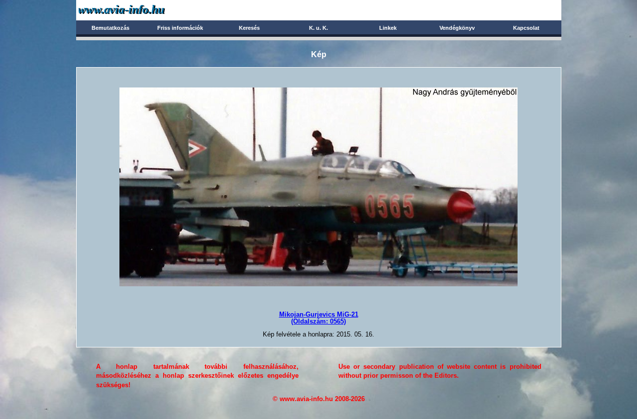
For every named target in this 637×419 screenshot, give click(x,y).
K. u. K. (318, 28)
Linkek (388, 28)
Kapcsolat (526, 28)
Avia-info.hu (139, 9)
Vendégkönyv (457, 28)
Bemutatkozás (110, 28)
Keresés (249, 28)
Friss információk (180, 28)
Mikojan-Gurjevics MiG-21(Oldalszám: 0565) (318, 318)
